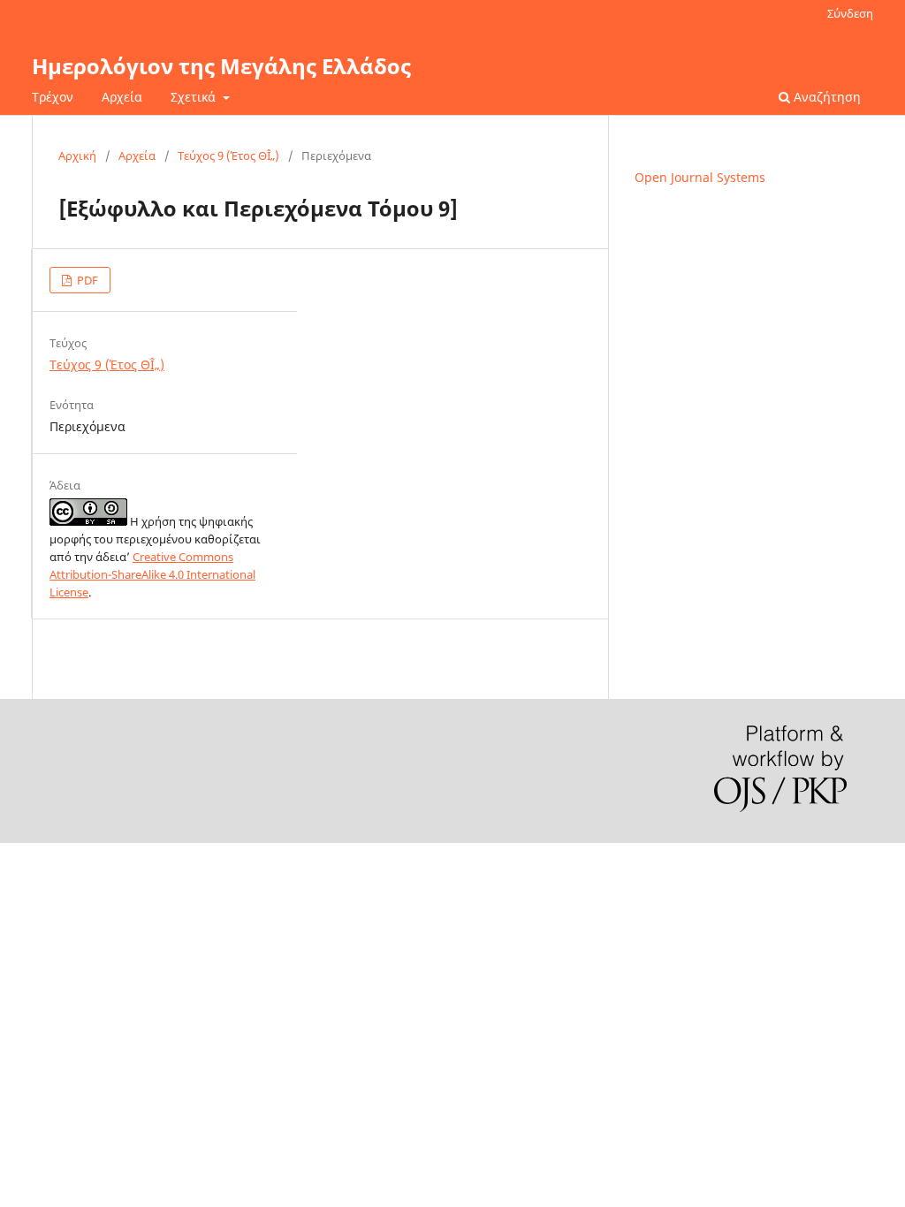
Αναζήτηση (825, 96)
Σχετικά (195, 96)
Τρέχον (52, 96)
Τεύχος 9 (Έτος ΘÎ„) (228, 155)
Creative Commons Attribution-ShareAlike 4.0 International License (152, 574)
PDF (86, 280)
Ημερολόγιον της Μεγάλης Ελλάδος (221, 65)
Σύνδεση (850, 13)
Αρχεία (122, 96)
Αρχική (77, 155)
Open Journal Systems (700, 177)
